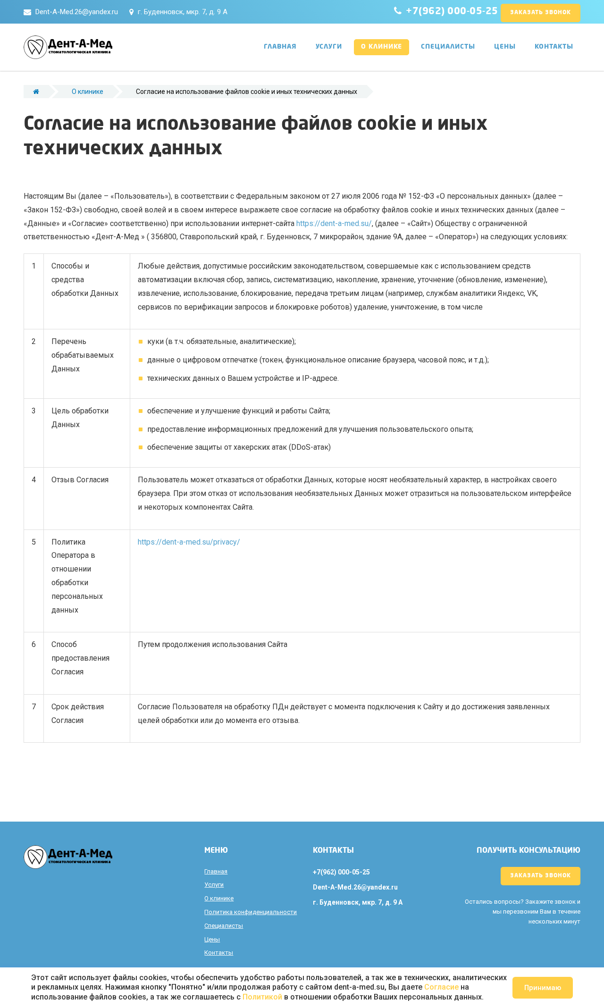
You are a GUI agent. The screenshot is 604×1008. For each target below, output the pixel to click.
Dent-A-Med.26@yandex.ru (76, 12)
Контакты (554, 46)
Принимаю (542, 987)
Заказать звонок (540, 13)
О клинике (381, 46)
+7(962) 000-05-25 (452, 12)
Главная (280, 46)
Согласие (441, 987)
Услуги (329, 46)
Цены (505, 46)
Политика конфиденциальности (250, 912)
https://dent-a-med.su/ (334, 223)
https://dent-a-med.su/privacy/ (189, 542)
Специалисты (448, 46)
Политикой (262, 996)
